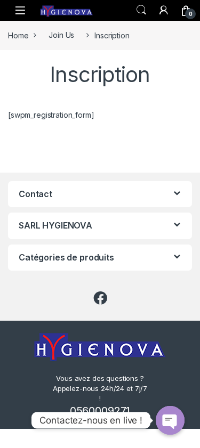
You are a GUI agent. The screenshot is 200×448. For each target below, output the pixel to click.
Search (141, 10)
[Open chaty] (170, 420)
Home (18, 34)
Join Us (61, 34)
